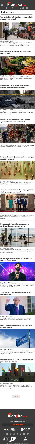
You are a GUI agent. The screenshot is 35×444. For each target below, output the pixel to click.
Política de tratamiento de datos (17, 421)
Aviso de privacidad (17, 419)
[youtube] (23, 8)
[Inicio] (17, 4)
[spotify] (6, 8)
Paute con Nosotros (17, 425)
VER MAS (16, 396)
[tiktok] (10, 8)
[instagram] (13, 8)
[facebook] (27, 8)
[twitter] (16, 8)
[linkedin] (20, 8)
